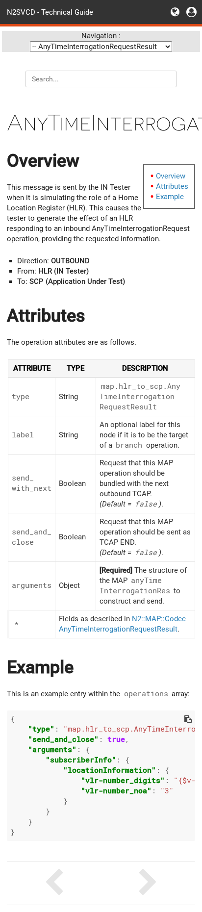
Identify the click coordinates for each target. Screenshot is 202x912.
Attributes (172, 186)
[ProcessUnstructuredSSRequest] (148, 883)
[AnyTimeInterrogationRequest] (54, 883)
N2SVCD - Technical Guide (50, 11)
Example (170, 196)
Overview (170, 176)
